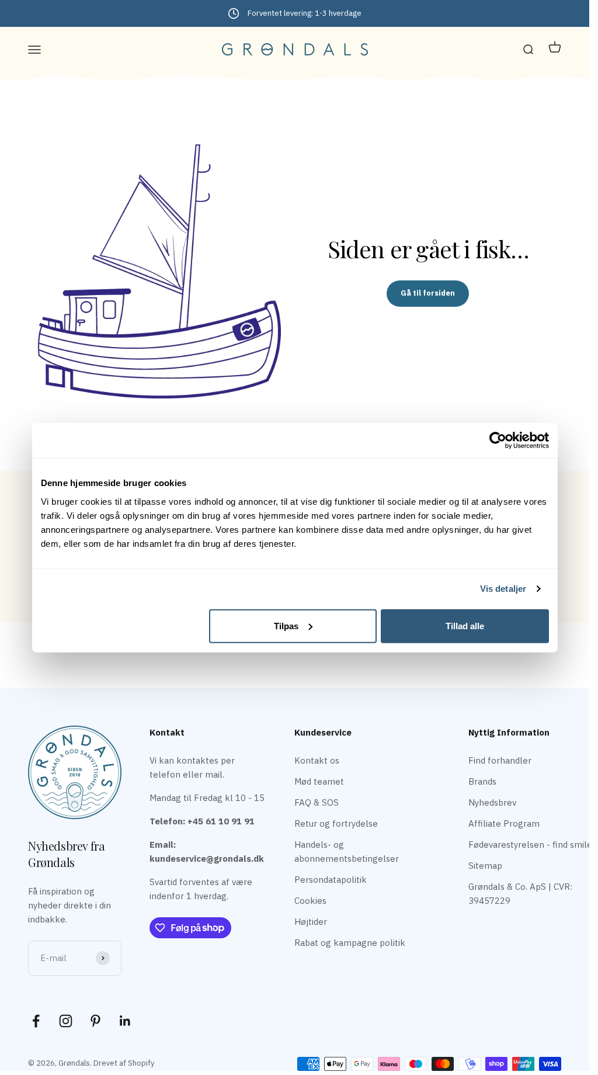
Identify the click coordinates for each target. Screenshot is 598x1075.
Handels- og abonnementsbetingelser (346, 851)
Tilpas (286, 625)
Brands (482, 781)
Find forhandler (499, 760)
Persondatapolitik (330, 879)
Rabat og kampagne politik (349, 942)
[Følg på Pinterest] (95, 1021)
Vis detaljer (503, 589)
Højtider (310, 921)
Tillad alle (465, 625)
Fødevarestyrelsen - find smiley (532, 844)
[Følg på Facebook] (36, 1021)
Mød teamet (319, 781)
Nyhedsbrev (492, 802)
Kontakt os (316, 760)
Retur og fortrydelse (336, 823)
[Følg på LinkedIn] (125, 1021)
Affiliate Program (504, 823)
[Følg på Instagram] (66, 1021)
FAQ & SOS (316, 802)
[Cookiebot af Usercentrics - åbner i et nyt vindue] (498, 440)
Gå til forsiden (428, 293)
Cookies (310, 900)
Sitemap (485, 865)
